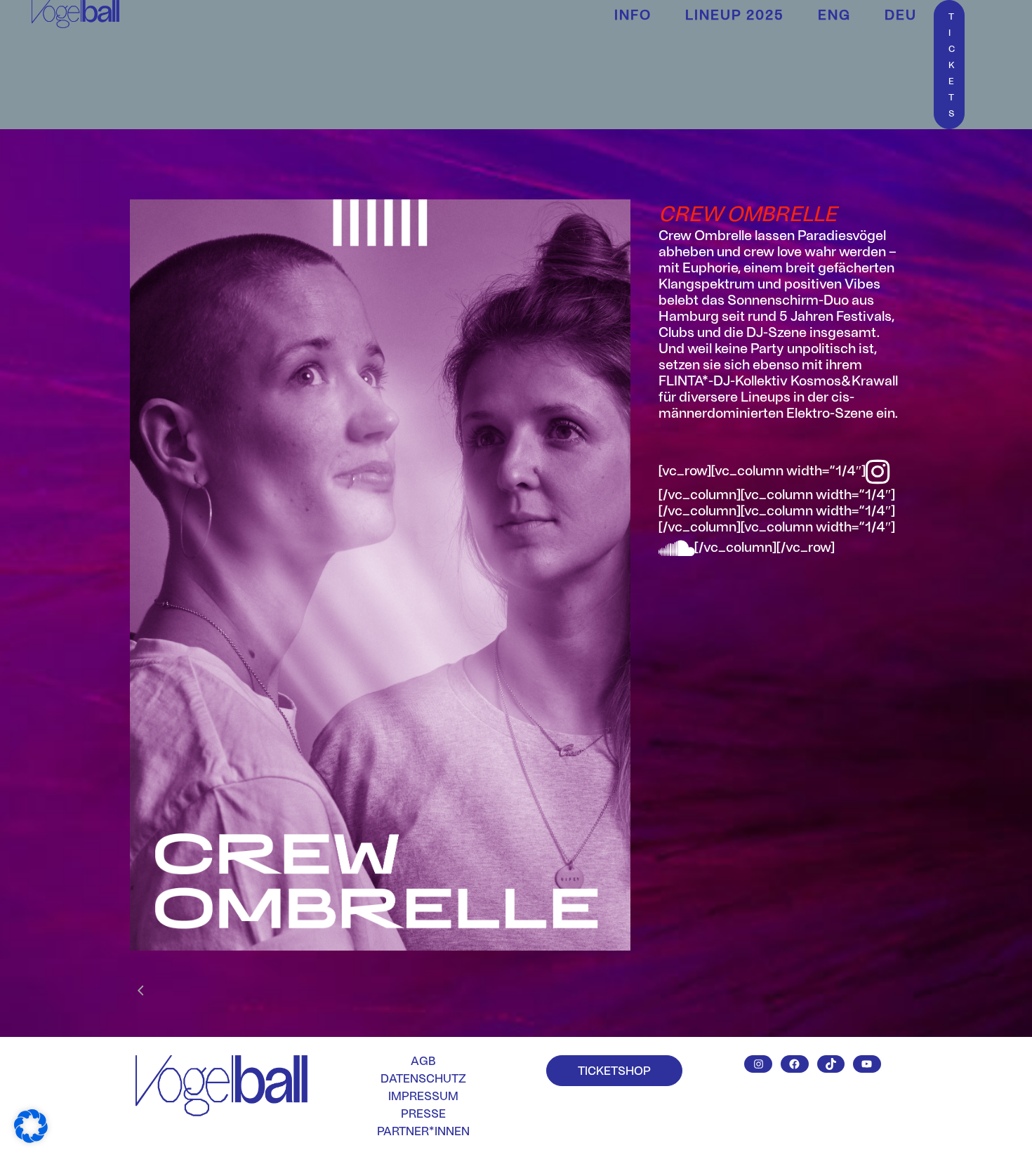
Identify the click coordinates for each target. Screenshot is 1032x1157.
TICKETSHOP (614, 1070)
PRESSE (423, 1113)
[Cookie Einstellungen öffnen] (31, 1137)
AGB (423, 1060)
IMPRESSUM (423, 1095)
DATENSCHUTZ (423, 1078)
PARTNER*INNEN (423, 1130)
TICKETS (951, 65)
